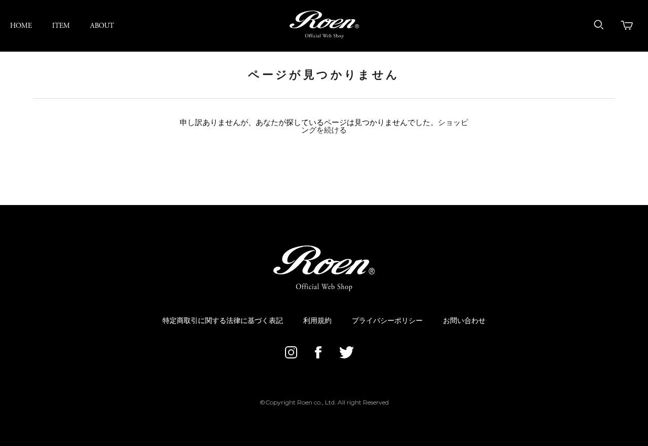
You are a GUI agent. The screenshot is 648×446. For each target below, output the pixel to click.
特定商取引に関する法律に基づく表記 (223, 321)
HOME (21, 25)
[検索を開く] (599, 25)
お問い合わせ (464, 321)
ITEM (61, 25)
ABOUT (102, 25)
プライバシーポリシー (387, 321)
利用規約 (317, 321)
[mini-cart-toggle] (627, 25)
